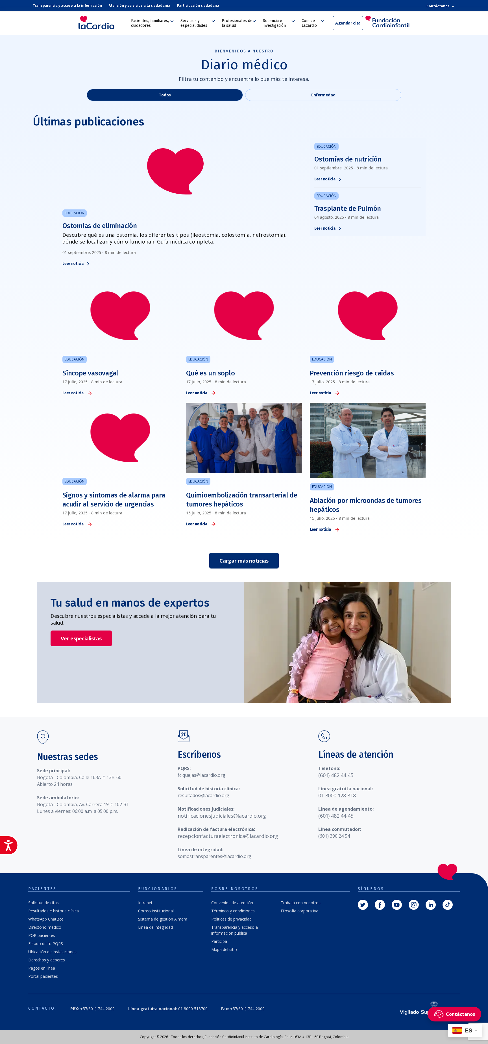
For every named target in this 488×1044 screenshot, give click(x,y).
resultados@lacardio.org (203, 795)
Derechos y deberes (46, 960)
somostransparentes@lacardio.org (214, 856)
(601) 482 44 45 (335, 775)
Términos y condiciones (233, 911)
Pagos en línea (41, 968)
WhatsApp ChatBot (45, 919)
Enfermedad (323, 95)
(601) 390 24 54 (334, 836)
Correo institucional (156, 911)
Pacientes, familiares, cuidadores (150, 23)
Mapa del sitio (224, 949)
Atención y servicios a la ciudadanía (139, 6)
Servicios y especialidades (193, 23)
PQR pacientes (41, 935)
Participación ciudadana (198, 6)
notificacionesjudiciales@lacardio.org (222, 815)
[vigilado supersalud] (424, 1008)
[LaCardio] (103, 22)
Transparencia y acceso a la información (67, 6)
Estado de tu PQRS (45, 943)
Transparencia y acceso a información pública (234, 930)
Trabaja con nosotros (301, 902)
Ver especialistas (81, 638)
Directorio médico (44, 927)
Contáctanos (438, 6)
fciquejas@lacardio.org (201, 775)
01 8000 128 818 (337, 795)
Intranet (145, 902)
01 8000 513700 (168, 1008)
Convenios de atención (232, 902)
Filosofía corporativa (299, 911)
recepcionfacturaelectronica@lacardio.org (228, 836)
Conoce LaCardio (309, 23)
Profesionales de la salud (237, 23)
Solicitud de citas (43, 902)
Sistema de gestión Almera (162, 919)
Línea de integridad (155, 927)
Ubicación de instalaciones (52, 951)
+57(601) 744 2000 (92, 1008)
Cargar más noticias (243, 560)
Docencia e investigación (274, 23)
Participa (219, 941)
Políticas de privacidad (231, 919)
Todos (165, 95)
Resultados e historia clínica (53, 911)
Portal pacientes (43, 976)
